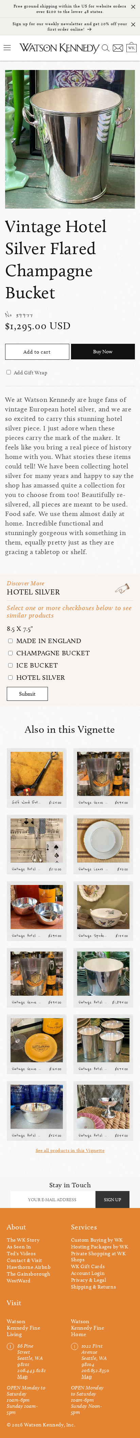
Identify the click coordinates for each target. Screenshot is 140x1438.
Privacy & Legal (88, 1280)
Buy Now (102, 352)
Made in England (48, 641)
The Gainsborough (28, 1274)
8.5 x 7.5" (20, 628)
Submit (27, 694)
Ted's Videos (21, 1253)
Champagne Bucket (52, 653)
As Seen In (19, 1247)
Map (22, 1376)
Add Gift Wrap (31, 373)
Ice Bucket (36, 665)
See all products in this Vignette (70, 1150)
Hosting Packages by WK (99, 1247)
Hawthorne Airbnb (29, 1267)
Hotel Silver (33, 592)
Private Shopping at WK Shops (98, 1256)
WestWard (19, 1281)
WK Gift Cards (88, 1266)
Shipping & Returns (93, 1287)
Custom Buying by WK (97, 1240)
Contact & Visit (24, 1260)
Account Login (88, 1273)
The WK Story (23, 1240)
